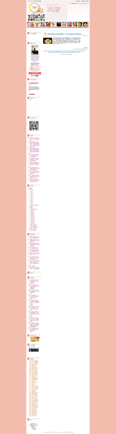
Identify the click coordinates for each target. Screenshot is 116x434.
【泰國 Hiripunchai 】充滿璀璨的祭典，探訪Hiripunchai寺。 (34, 254)
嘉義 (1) (32, 198)
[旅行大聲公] (78, 1)
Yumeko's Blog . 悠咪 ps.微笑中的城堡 (34, 1)
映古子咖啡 (80, 27)
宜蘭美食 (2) (33, 213)
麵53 (84, 51)
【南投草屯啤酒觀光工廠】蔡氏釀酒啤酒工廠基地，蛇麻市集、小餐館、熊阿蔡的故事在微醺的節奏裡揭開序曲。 (34, 150)
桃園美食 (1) (33, 211)
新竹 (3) (32, 191)
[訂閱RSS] (87, 1)
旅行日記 (31, 189)
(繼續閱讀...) (86, 47)
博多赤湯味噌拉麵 (62, 52)
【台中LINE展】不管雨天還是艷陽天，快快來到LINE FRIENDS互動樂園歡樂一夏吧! (34, 262)
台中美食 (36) (33, 217)
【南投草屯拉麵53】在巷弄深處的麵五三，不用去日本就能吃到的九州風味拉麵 (64, 34)
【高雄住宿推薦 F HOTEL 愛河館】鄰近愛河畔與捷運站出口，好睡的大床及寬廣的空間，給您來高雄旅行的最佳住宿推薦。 (34, 144)
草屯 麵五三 (86, 27)
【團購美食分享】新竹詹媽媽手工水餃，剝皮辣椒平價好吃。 (34, 139)
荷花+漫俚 (70, 27)
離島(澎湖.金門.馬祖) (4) (35, 205)
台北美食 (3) (33, 210)
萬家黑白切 (64, 27)
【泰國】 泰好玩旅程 (33, 227)
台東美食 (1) (33, 223)
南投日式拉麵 (76, 51)
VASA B (43, 27)
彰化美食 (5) (33, 218)
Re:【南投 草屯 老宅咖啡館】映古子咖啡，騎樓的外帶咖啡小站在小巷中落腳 (34, 319)
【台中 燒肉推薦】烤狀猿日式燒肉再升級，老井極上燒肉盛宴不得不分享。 (34, 176)
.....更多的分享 (32, 94)
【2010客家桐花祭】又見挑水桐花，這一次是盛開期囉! (34, 268)
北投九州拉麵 (78, 52)
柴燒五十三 (62, 51)
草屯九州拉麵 (71, 51)
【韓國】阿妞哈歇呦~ (33, 224)
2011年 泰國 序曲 (32, 265)
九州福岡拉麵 (50, 52)
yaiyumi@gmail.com (35, 70)
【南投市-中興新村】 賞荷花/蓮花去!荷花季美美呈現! (34, 237)
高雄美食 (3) (33, 222)
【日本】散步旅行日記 (33, 226)
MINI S (54, 27)
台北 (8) (32, 190)
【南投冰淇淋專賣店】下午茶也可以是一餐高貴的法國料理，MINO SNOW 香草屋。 (34, 164)
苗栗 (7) (32, 193)
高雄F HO (37, 27)
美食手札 (31, 207)
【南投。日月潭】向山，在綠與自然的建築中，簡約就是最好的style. (34, 240)
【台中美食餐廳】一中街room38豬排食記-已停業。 (34, 248)
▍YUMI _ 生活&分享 (33, 228)
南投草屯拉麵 (54, 51)
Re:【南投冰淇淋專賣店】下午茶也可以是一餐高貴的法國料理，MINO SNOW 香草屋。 (34, 302)
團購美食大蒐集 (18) (34, 209)
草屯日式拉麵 (66, 51)
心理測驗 (31, 206)
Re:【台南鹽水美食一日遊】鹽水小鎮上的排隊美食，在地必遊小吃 (34, 296)
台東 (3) (32, 203)
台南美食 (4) (33, 221)
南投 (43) (32, 195)
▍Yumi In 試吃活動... (33, 230)
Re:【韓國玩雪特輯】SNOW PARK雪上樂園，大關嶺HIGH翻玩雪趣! (34, 281)
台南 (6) (32, 199)
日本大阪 (49, 11)
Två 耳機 (48, 27)
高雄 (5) (32, 201)
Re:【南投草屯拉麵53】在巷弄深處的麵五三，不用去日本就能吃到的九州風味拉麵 (34, 313)
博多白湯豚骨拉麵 (56, 52)
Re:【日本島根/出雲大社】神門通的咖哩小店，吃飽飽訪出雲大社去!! (34, 291)
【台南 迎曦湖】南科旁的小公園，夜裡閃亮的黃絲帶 (34, 251)
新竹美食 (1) (33, 215)
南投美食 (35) (33, 219)
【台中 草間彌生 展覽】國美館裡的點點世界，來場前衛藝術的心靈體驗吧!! (34, 168)
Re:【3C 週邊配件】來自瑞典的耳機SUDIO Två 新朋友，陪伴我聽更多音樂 (34, 307)
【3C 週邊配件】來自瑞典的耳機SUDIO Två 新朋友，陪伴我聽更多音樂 (34, 159)
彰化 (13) (32, 197)
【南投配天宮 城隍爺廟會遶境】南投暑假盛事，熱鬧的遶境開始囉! (34, 244)
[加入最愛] (83, 1)
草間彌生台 (59, 27)
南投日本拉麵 (81, 51)
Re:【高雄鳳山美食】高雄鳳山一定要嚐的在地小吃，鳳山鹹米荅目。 (34, 329)
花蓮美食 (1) (33, 214)
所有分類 (30, 188)
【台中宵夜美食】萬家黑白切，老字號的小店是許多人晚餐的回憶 (34, 172)
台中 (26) (32, 194)
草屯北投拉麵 (68, 52)
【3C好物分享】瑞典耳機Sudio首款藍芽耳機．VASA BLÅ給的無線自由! (34, 155)
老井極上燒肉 (75, 27)
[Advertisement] (78, 12)
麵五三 (58, 51)
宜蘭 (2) (32, 202)
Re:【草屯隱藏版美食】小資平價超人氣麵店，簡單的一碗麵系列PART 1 (34, 286)
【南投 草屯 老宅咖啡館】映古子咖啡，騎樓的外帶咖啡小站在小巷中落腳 (34, 180)
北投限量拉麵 (73, 52)
